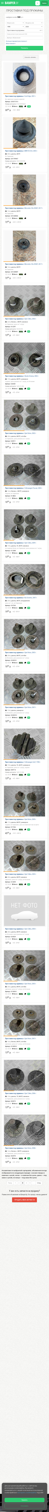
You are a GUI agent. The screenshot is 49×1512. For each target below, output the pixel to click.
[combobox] (30, 57)
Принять (24, 1500)
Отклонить (24, 1506)
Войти (44, 3)
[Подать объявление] (37, 3)
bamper (11, 3)
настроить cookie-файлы (26, 1492)
